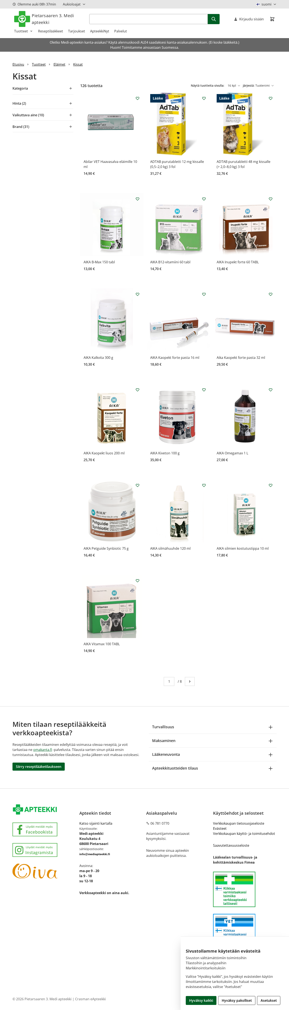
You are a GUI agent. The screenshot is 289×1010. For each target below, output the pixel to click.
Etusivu (18, 64)
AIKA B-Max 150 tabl (99, 262)
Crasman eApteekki (90, 999)
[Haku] (214, 19)
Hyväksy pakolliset (237, 1000)
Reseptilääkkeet (50, 31)
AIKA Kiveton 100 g (165, 453)
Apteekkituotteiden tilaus (175, 768)
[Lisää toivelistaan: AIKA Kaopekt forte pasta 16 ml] (204, 294)
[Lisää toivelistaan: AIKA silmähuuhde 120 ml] (204, 485)
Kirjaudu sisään (251, 19)
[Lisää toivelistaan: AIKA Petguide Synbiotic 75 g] (137, 485)
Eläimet (59, 64)
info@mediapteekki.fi (94, 854)
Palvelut (120, 31)
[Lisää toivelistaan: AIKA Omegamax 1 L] (270, 390)
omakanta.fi (42, 749)
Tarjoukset (76, 31)
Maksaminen (163, 740)
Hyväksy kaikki (201, 1000)
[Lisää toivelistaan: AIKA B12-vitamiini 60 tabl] (204, 199)
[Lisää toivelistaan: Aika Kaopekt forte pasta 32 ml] (270, 294)
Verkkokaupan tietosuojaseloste (238, 823)
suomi (266, 4)
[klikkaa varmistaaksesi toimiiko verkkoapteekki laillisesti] (245, 931)
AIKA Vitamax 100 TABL (102, 644)
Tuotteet (21, 31)
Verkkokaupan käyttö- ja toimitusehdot (244, 833)
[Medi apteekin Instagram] (44, 850)
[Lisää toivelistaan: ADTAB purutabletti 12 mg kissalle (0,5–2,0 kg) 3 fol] (204, 98)
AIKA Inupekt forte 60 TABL (238, 262)
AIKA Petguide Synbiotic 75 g (106, 548)
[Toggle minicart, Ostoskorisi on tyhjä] (272, 19)
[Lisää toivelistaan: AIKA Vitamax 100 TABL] (137, 580)
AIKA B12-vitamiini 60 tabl (170, 262)
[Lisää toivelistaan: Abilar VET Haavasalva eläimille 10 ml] (137, 98)
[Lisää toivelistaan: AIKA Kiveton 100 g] (204, 390)
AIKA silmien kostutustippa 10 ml (243, 548)
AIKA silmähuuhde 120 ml (170, 548)
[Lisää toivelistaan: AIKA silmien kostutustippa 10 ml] (270, 485)
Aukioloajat (72, 4)
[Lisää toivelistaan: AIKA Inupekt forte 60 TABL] (270, 199)
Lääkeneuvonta (166, 754)
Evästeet (220, 828)
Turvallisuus (163, 726)
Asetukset (269, 1000)
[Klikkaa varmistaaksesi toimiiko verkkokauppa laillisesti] (245, 889)
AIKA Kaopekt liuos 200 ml (104, 453)
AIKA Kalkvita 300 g (98, 357)
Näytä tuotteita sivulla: (208, 85)
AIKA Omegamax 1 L (232, 453)
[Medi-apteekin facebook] (44, 829)
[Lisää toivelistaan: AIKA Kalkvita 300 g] (137, 294)
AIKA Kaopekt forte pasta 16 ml (174, 357)
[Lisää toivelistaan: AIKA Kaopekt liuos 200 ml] (137, 390)
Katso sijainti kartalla (95, 823)
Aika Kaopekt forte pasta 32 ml (241, 357)
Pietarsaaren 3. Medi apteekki (53, 19)
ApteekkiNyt (99, 31)
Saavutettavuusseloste (231, 845)
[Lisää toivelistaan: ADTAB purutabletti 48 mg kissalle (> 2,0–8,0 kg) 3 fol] (270, 98)
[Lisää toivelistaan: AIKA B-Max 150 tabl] (137, 199)
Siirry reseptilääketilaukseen (38, 766)
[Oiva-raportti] (44, 871)
